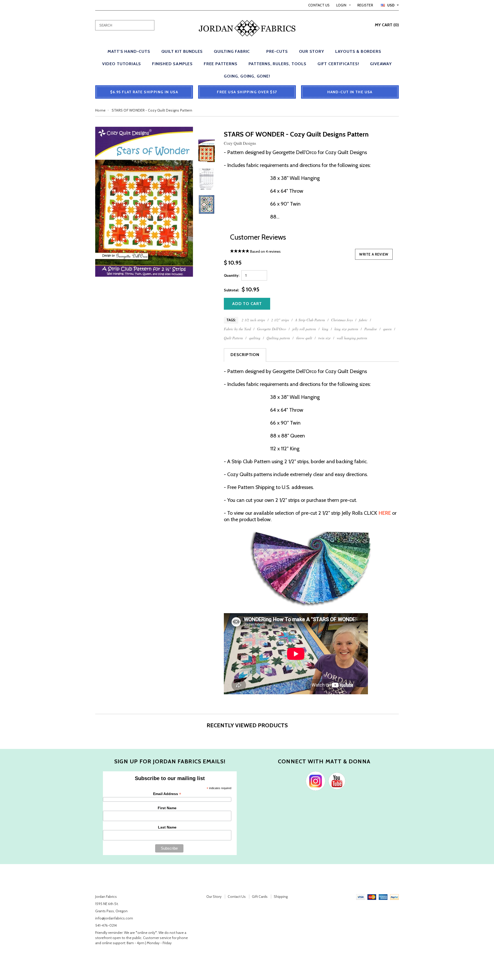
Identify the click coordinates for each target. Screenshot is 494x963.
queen (387, 328)
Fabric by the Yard (237, 328)
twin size (324, 337)
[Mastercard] (371, 896)
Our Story (214, 896)
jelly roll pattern (304, 328)
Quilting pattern (278, 337)
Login (341, 5)
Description (245, 354)
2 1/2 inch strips (253, 319)
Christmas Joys (342, 319)
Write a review (374, 254)
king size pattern (346, 328)
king (325, 328)
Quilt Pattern (233, 337)
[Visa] (360, 896)
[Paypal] (394, 896)
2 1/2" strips (280, 319)
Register (365, 5)
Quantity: (231, 275)
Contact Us (319, 5)
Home (100, 110)
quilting (254, 337)
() (387, 24)
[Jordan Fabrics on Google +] (335, 780)
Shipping (281, 896)
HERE (384, 513)
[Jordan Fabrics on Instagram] (314, 780)
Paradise (370, 328)
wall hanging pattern (352, 337)
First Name (167, 808)
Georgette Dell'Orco (271, 328)
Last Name (167, 827)
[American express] (383, 896)
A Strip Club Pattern (310, 319)
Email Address (167, 793)
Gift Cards (260, 896)
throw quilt (304, 337)
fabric (363, 319)
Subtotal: (231, 290)
